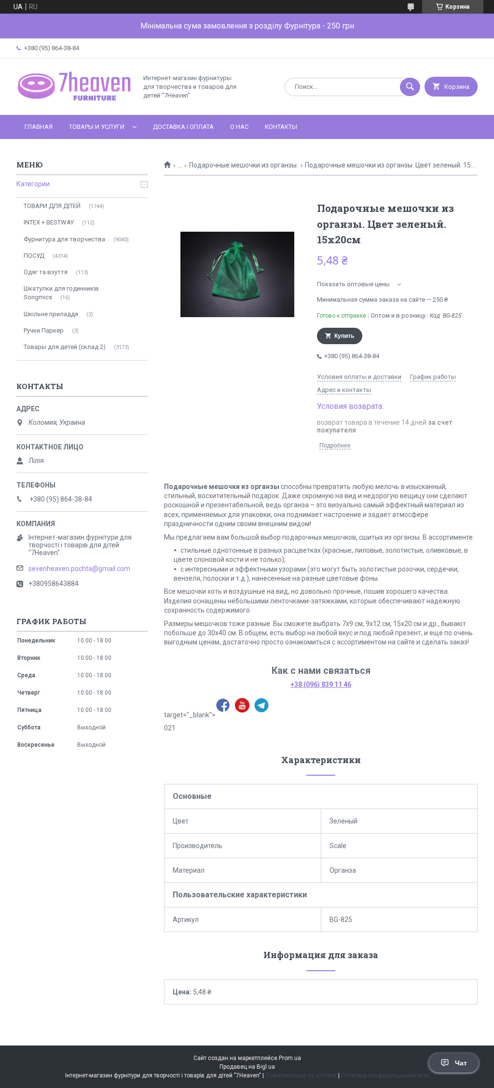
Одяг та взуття (46, 272)
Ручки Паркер (44, 330)
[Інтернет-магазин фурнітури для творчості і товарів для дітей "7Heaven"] (74, 103)
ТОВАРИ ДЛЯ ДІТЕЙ (52, 205)
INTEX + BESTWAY (49, 222)
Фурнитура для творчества (64, 239)
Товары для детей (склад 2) (65, 346)
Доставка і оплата (183, 126)
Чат (461, 1063)
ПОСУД (34, 255)
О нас (239, 126)
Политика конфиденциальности (385, 1075)
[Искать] (410, 87)
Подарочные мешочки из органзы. (243, 165)
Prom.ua (290, 1058)
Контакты (281, 126)
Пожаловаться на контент (301, 1075)
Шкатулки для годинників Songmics (61, 293)
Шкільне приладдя (51, 314)
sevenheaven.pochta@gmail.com (79, 568)
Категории (33, 184)
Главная (39, 126)
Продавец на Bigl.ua (247, 1066)
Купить (344, 336)
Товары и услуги (96, 126)
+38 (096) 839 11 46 (320, 684)
